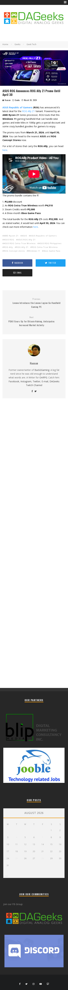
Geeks (17, 100)
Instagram (25, 381)
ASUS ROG (9, 239)
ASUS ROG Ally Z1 (26, 239)
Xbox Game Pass (51, 251)
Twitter (36, 381)
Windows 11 (34, 251)
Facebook (14, 381)
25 (16, 858)
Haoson (7, 100)
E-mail (45, 381)
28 (42, 858)
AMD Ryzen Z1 (11, 235)
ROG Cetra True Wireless (45, 247)
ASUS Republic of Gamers (43, 235)
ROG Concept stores (14, 251)
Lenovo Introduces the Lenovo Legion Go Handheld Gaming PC (37, 303)
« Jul (5, 875)
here (4, 150)
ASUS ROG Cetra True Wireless (19, 243)
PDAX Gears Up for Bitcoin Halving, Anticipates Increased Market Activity (31, 321)
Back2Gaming (41, 369)
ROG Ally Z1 (28, 111)
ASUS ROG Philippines (50, 243)
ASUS (24, 235)
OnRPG (43, 377)
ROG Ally (8, 247)
